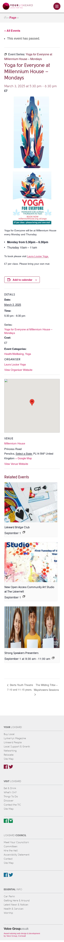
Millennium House (14, 443)
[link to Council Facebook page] (6, 875)
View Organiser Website (18, 370)
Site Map (9, 759)
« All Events (12, 30)
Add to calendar (22, 280)
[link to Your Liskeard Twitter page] (11, 767)
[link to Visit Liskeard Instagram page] (11, 821)
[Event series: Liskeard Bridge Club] (24, 532)
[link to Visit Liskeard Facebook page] (6, 821)
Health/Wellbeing (14, 354)
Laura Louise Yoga (38, 256)
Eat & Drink (10, 788)
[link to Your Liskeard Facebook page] (6, 767)
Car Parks (9, 896)
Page (12, 17)
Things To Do (11, 796)
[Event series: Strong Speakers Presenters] (53, 658)
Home (5, 18)
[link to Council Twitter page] (11, 875)
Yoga (28, 354)
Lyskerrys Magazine (15, 738)
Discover (9, 800)
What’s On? (10, 792)
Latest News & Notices (16, 904)
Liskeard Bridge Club (17, 527)
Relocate (9, 754)
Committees (10, 846)
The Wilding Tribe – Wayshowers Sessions (46, 687)
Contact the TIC (12, 804)
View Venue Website (16, 464)
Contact (8, 858)
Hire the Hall (11, 850)
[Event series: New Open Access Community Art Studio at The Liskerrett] (24, 596)
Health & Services (13, 908)
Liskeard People (13, 742)
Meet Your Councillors (16, 842)
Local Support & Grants (17, 746)
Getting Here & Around (17, 900)
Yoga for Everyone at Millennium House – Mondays (28, 331)
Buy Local (9, 734)
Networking (10, 750)
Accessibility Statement (16, 854)
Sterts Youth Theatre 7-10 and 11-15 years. (20, 687)
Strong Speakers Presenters (21, 653)
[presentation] (30, 502)
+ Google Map (23, 458)
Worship (8, 913)
